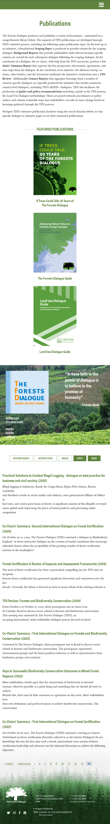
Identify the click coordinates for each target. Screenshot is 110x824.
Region (65, 458)
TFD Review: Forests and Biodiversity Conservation (41, 600)
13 (82, 763)
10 (62, 763)
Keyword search (21, 458)
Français (10, 437)
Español (10, 433)
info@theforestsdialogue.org (82, 801)
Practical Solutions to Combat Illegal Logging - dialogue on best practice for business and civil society (53, 478)
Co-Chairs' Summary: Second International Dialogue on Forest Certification (53, 528)
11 (69, 763)
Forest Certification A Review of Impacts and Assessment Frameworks (54, 563)
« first (8, 763)
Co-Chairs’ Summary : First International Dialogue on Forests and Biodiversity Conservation (54, 636)
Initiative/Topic (45, 458)
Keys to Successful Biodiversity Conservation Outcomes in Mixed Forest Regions (50, 673)
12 (75, 763)
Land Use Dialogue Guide (55, 351)
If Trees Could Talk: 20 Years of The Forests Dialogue (55, 202)
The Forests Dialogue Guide (55, 278)
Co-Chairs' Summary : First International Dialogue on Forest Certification (51, 724)
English (10, 429)
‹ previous (24, 763)
